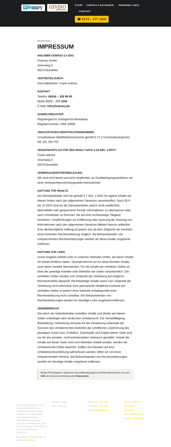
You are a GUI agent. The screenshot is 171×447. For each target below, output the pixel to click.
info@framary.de (58, 106)
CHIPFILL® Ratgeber (100, 5)
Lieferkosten (129, 406)
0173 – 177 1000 (91, 19)
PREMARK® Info (129, 5)
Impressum (129, 410)
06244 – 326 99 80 (60, 96)
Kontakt (85, 11)
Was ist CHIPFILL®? (133, 402)
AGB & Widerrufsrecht (133, 414)
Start (79, 5)
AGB (42, 376)
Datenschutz (82, 376)
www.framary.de (28, 440)
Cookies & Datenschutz (134, 418)
